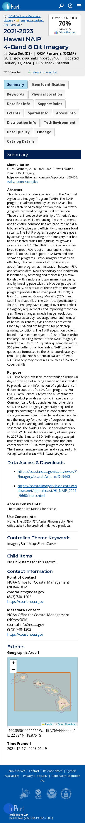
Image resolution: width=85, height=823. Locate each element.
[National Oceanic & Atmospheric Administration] (52, 798)
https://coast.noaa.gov (25, 601)
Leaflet (48, 724)
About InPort (16, 771)
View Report (67, 32)
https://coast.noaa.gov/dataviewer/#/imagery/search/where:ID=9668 (47, 474)
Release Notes (53, 771)
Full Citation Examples (22, 182)
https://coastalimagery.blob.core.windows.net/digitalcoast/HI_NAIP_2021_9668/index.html (47, 490)
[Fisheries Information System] (24, 798)
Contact (34, 771)
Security (42, 776)
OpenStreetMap (67, 724)
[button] (13, 663)
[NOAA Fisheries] (38, 798)
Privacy (28, 776)
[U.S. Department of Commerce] (66, 798)
